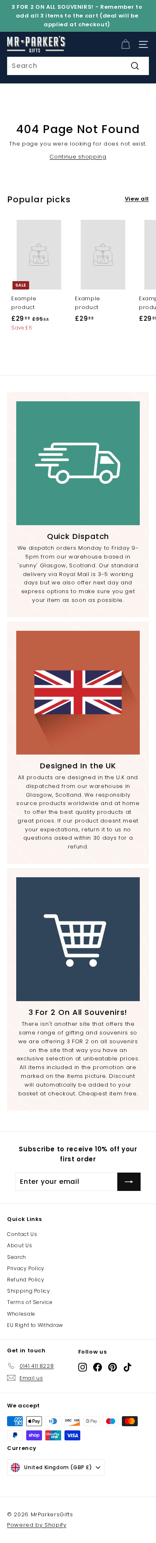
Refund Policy (25, 1279)
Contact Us (22, 1234)
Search (16, 1257)
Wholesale (21, 1313)
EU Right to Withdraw (35, 1325)
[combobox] (78, 66)
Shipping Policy (28, 1290)
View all (137, 199)
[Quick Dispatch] (78, 463)
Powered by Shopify (37, 1525)
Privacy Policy (26, 1268)
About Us (19, 1245)
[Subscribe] (129, 1182)
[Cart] (125, 44)
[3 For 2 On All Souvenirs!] (78, 939)
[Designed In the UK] (78, 693)
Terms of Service (29, 1302)
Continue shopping (78, 157)
